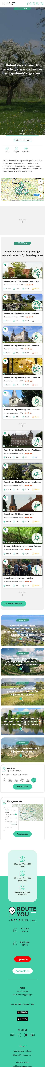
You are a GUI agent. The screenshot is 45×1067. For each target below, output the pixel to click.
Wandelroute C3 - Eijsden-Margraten (19, 514)
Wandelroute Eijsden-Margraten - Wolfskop (21, 313)
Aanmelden (23, 971)
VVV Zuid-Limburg (9, 133)
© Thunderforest (23, 200)
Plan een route (25, 930)
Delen (7, 151)
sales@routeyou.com (23, 1055)
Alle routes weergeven (13, 604)
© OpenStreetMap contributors (36, 200)
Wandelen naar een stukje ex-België (18, 578)
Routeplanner (22, 834)
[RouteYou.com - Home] (10, 3)
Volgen (16, 151)
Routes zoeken (22, 787)
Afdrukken (26, 151)
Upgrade (22, 959)
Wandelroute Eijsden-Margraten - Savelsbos (22, 409)
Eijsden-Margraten (23, 140)
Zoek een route (25, 943)
